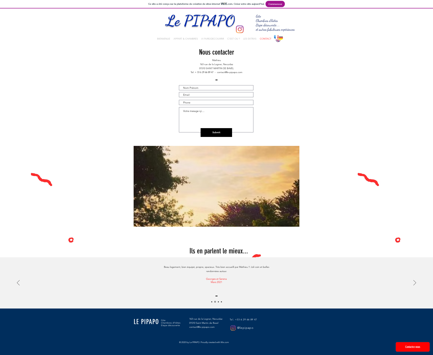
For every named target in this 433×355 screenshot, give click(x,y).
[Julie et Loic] (218, 301)
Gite (258, 16)
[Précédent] (18, 283)
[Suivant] (414, 283)
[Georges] (215, 302)
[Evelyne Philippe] (211, 301)
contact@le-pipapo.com (229, 72)
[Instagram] (240, 29)
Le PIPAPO (202, 20)
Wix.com (225, 342)
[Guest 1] (221, 301)
